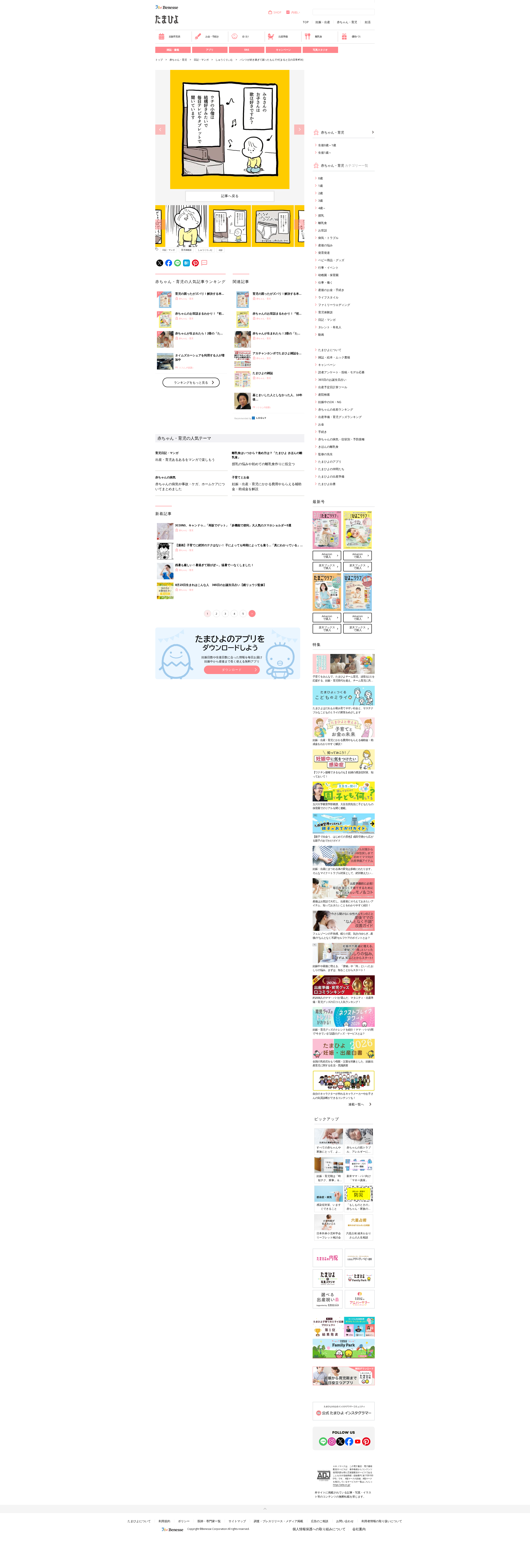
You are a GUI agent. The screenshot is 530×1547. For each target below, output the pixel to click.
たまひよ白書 (327, 484)
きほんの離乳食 (328, 447)
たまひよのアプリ (329, 461)
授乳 (321, 215)
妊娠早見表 (174, 36)
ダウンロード (232, 670)
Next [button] (299, 130)
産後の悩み (325, 245)
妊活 (368, 22)
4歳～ (322, 208)
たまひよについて (329, 350)
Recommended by (242, 418)
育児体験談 (186, 249)
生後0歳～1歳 (327, 145)
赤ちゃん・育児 (347, 22)
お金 (321, 424)
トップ (159, 59)
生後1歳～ (324, 152)
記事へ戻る (230, 196)
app (220, 249)
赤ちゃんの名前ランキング (335, 409)
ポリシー (184, 1521)
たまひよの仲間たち (331, 469)
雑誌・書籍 (173, 49)
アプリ (209, 49)
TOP (306, 22)
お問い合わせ (345, 1521)
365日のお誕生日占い (332, 380)
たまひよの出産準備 (331, 476)
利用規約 (164, 1521)
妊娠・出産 (323, 22)
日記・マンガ (201, 59)
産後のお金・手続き (331, 290)
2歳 (320, 193)
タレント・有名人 (329, 327)
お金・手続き (212, 36)
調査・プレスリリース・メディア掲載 (278, 1521)
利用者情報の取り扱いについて (381, 1521)
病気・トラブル (328, 238)
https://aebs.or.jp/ (341, 1484)
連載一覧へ (356, 1104)
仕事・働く (325, 282)
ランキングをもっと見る (191, 382)
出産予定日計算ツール (332, 387)
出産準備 (282, 36)
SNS (246, 49)
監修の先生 (325, 454)
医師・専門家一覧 (209, 1521)
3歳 (320, 200)
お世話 (322, 230)
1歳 (320, 186)
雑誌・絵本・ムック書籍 (334, 357)
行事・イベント (328, 267)
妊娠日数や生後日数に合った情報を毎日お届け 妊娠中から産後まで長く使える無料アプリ (231, 659)
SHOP (277, 12)
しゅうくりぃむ (224, 59)
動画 (321, 334)
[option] (229, 129)
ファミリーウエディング (334, 305)
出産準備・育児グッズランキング (340, 417)
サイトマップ (237, 1521)
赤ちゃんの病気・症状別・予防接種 (341, 439)
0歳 (320, 178)
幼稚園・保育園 (328, 275)
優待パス (356, 36)
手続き (322, 432)
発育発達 (324, 253)
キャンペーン (283, 49)
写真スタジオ (320, 49)
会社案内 (359, 1529)
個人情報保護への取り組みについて (319, 1529)
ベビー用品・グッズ (331, 260)
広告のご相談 (319, 1521)
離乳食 (318, 36)
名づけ (245, 36)
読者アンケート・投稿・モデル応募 (341, 372)
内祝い (295, 12)
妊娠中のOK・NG (329, 402)
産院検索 (324, 394)
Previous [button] (160, 130)
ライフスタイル (328, 297)
